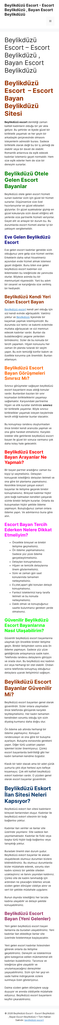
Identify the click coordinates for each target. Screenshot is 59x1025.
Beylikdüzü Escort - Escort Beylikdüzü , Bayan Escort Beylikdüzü (29, 10)
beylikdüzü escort (34, 1020)
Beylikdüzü (23, 317)
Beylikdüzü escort (15, 309)
